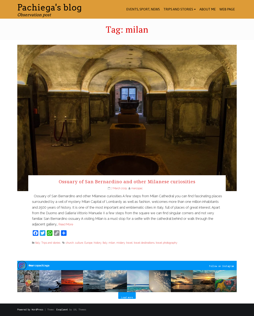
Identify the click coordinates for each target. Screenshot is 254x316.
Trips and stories (178, 9)
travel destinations (144, 242)
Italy (37, 242)
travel (129, 242)
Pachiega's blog (49, 7)
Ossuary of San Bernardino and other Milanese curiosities (127, 181)
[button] (28, 281)
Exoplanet (62, 309)
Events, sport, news (143, 9)
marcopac (137, 188)
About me (208, 9)
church (70, 242)
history (97, 242)
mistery (120, 242)
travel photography (166, 242)
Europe (88, 242)
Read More (66, 224)
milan (112, 242)
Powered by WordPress (30, 309)
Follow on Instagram (221, 266)
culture (79, 242)
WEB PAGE (227, 9)
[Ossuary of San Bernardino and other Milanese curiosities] (127, 118)
